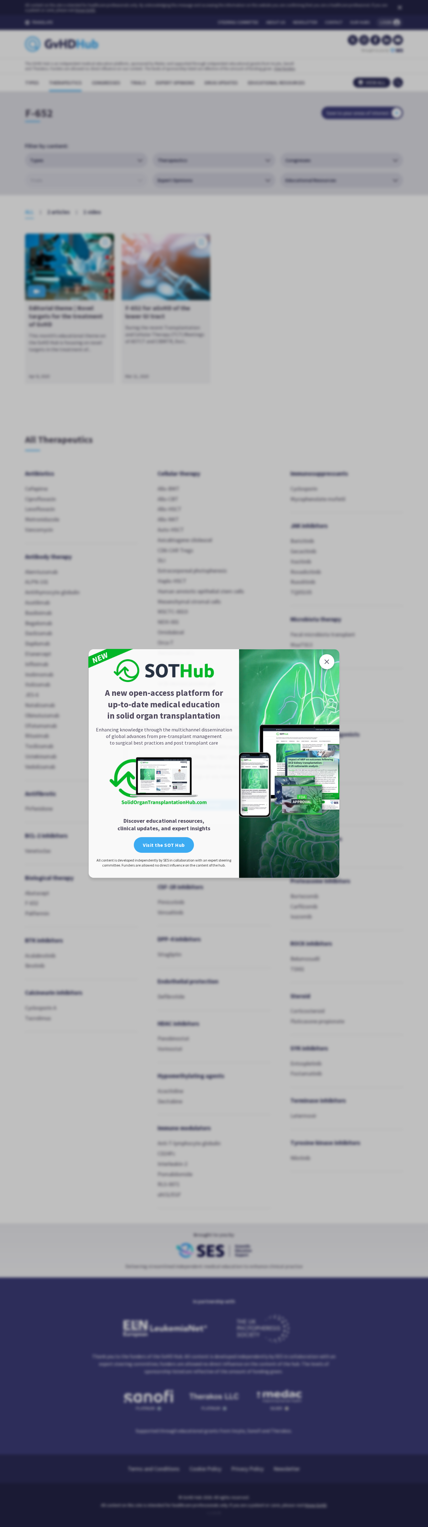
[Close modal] (326, 661)
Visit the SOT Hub (164, 845)
